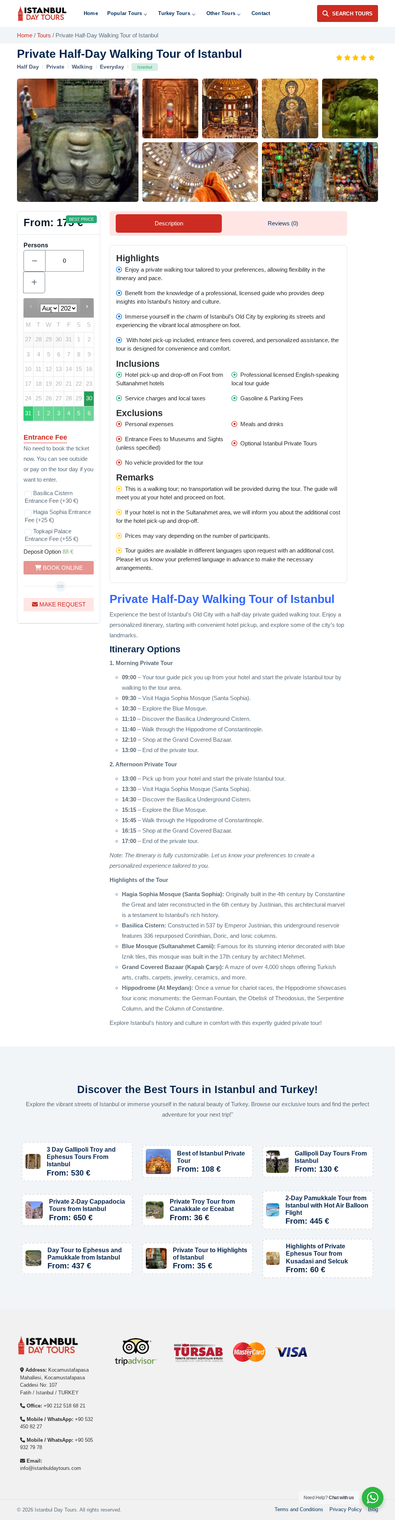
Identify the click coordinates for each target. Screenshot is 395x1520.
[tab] (169, 223)
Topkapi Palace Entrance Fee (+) (51, 535)
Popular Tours (124, 13)
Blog (373, 1509)
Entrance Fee (45, 437)
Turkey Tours (174, 13)
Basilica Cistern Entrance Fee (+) (51, 497)
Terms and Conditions (299, 1509)
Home (91, 13)
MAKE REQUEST (62, 604)
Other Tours (220, 13)
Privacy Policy (345, 1509)
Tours (44, 35)
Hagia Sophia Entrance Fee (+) (58, 516)
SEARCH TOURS (352, 14)
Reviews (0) (283, 223)
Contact (261, 13)
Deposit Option (48, 551)
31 (28, 413)
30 (89, 398)
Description (169, 223)
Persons (36, 245)
